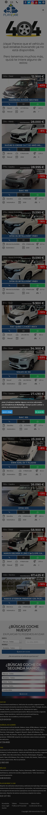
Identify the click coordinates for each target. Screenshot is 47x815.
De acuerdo (39, 412)
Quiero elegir (7, 412)
